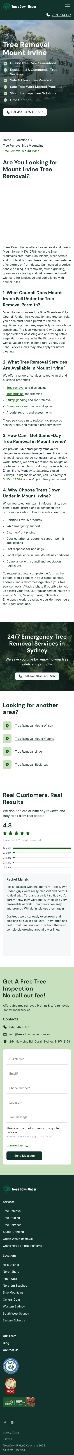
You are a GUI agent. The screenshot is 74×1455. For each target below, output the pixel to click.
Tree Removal (12, 1211)
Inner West (10, 1278)
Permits (7, 1438)
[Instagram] (12, 1422)
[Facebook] (5, 1422)
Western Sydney (14, 1306)
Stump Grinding (13, 1232)
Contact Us (10, 1350)
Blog (6, 1343)
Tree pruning (15, 394)
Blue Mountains (13, 1292)
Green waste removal (20, 406)
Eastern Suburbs (14, 1320)
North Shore (11, 1271)
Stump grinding (16, 400)
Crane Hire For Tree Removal (22, 1246)
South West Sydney (16, 1313)
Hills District (11, 1265)
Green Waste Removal (18, 1239)
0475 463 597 (61, 14)
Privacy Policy (11, 1432)
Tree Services (12, 1225)
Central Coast (12, 1299)
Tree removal (15, 387)
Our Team (9, 1336)
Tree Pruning (11, 1218)
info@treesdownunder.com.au (29, 1034)
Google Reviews (30, 840)
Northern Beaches (15, 1285)
